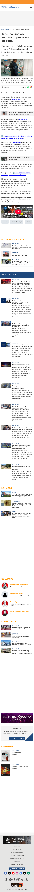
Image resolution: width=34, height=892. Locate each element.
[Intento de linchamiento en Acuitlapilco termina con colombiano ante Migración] (6, 413)
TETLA (5, 222)
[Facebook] (5, 873)
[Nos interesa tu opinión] (17, 840)
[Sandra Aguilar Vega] (4, 603)
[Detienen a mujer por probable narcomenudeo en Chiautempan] (6, 627)
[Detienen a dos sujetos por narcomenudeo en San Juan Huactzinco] (6, 330)
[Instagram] (17, 873)
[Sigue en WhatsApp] (28, 87)
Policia (28, 222)
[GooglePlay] (28, 873)
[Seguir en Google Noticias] (31, 87)
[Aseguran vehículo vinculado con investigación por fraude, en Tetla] (6, 351)
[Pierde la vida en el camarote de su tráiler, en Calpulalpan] (6, 254)
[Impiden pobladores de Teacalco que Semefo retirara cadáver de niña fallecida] (6, 246)
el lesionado (23, 119)
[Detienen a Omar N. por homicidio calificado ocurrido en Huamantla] (6, 433)
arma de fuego (16, 99)
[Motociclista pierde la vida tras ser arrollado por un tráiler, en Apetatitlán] (6, 635)
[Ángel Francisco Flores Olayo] (4, 612)
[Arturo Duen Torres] (4, 594)
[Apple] (24, 873)
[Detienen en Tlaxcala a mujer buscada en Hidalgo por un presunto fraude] (6, 308)
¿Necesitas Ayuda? (17, 869)
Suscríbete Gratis (17, 738)
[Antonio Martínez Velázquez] (4, 585)
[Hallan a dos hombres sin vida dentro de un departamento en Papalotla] (6, 473)
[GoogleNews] (20, 873)
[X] (9, 873)
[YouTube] (13, 873)
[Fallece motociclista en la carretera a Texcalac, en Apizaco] (6, 643)
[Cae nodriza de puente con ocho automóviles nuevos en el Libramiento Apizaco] (6, 392)
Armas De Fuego (16, 222)
